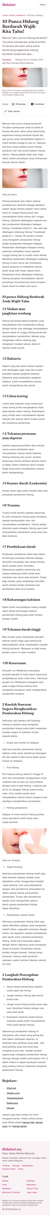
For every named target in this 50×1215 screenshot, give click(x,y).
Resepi (5, 1181)
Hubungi (16, 1165)
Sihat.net (11, 1088)
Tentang (6, 1165)
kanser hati (28, 1122)
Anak (4, 1184)
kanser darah (20, 1126)
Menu (42, 4)
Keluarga (31, 1181)
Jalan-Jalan (32, 1192)
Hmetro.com (13, 1093)
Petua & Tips (32, 1188)
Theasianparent (15, 1098)
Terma (20, 1169)
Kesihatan (21, 15)
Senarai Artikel (8, 1169)
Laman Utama (8, 15)
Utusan (10, 1108)
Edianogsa (12, 1103)
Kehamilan (31, 1184)
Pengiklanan (27, 1165)
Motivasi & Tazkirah (11, 1192)
